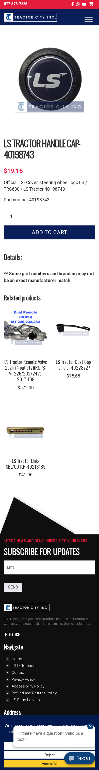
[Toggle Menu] (89, 19)
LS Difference (24, 665)
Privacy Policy (23, 679)
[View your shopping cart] (91, 4)
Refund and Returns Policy (34, 693)
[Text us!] (79, 759)
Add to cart (49, 232)
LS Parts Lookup (26, 700)
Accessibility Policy (28, 686)
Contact (18, 672)
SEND (13, 587)
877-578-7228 (15, 4)
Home (17, 659)
